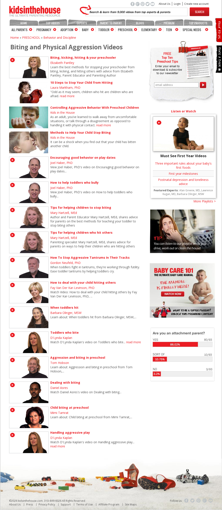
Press (29, 504)
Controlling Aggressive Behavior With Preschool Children (94, 107)
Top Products (198, 23)
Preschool (125, 29)
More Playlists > (204, 201)
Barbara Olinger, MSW (66, 313)
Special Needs (192, 29)
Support (66, 504)
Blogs (140, 23)
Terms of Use (84, 504)
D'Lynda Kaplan (61, 338)
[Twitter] (192, 500)
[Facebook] (186, 500)
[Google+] (204, 500)
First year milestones (183, 174)
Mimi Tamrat (59, 413)
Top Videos (53, 23)
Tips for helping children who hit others (81, 232)
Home (23, 23)
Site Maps (131, 504)
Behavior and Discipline (59, 37)
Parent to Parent (111, 23)
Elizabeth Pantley (62, 63)
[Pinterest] (198, 500)
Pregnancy (43, 29)
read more (67, 96)
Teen (169, 29)
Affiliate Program (108, 504)
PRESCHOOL (31, 37)
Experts (82, 23)
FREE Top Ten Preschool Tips (167, 57)
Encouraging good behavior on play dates (83, 157)
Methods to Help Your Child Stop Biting (80, 132)
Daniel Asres (59, 388)
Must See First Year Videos (183, 155)
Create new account (196, 4)
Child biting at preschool (69, 407)
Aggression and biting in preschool (77, 357)
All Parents (19, 29)
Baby (85, 29)
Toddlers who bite (64, 332)
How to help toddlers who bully (74, 182)
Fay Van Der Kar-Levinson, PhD (72, 288)
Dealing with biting (65, 382)
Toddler (103, 29)
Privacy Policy (47, 504)
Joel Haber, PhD (61, 163)
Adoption (66, 29)
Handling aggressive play (70, 432)
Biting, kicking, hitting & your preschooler (83, 57)
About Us (164, 4)
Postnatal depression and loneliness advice (183, 182)
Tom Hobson (59, 363)
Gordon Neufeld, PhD (65, 263)
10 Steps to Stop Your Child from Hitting (81, 82)
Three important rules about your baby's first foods (183, 165)
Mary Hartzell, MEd (63, 213)
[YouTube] (211, 500)
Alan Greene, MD (189, 190)
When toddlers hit (64, 307)
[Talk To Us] (218, 40)
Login (177, 4)
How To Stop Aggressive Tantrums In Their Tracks (90, 257)
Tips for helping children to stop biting (80, 207)
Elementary (149, 29)
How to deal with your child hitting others (83, 282)
